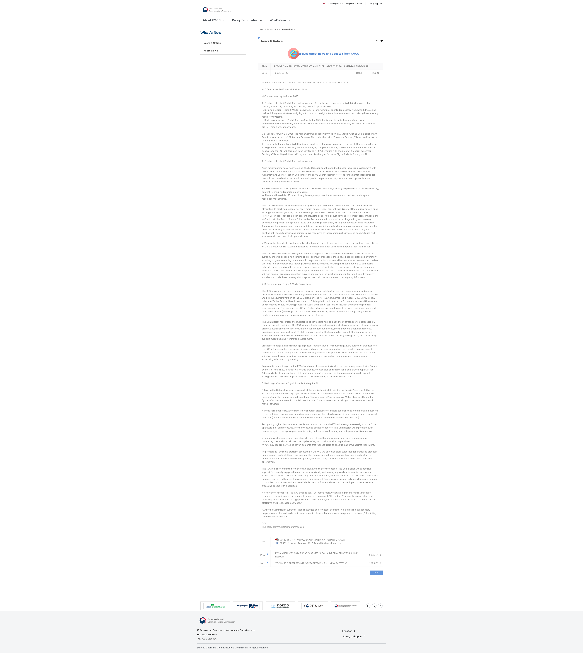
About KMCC (212, 20)
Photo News (210, 50)
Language (374, 3)
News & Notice (212, 43)
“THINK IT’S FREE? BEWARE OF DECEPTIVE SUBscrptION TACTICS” (311, 563)
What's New (278, 20)
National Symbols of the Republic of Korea (344, 4)
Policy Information (245, 20)
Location (347, 630)
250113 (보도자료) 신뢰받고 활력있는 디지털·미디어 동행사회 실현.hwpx (312, 540)
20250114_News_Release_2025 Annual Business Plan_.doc (310, 543)
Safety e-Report (352, 636)
